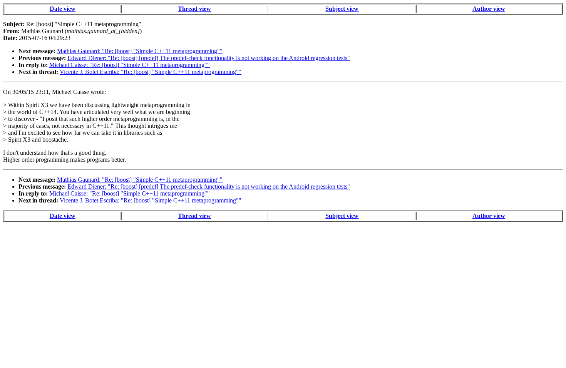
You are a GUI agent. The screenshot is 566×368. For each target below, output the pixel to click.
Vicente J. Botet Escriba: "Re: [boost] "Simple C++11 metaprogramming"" (150, 72)
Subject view (341, 8)
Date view (62, 8)
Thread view (194, 8)
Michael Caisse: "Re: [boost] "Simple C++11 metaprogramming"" (129, 65)
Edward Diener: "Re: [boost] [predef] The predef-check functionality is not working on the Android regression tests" (208, 58)
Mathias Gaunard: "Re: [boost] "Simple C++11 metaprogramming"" (140, 51)
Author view (488, 8)
